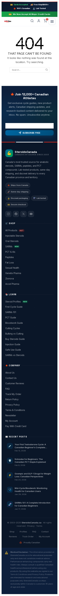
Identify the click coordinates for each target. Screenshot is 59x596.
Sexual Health (29, 268)
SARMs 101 (29, 312)
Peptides (29, 257)
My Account (29, 421)
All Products (29, 230)
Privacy (30, 526)
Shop (12, 531)
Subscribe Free (31, 132)
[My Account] (38, 21)
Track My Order (29, 394)
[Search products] (32, 21)
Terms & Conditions (29, 410)
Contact (45, 531)
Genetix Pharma (29, 273)
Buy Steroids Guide (29, 339)
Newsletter (29, 415)
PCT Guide (29, 317)
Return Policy (29, 399)
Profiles (23, 531)
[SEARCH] (46, 69)
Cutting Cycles (29, 328)
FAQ (29, 389)
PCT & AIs (29, 252)
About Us (29, 372)
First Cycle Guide (29, 307)
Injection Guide (29, 344)
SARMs (29, 246)
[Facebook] (16, 214)
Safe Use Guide (29, 350)
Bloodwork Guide (29, 323)
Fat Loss (29, 262)
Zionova (29, 278)
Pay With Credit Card (29, 426)
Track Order (28, 536)
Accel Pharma (29, 284)
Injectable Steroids (29, 236)
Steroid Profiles (29, 301)
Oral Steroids (29, 241)
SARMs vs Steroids (29, 355)
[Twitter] (23, 214)
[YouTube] (31, 214)
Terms (39, 526)
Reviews (13, 536)
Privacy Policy (29, 404)
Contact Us (29, 378)
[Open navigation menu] (52, 21)
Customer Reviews (29, 383)
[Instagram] (8, 214)
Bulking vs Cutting (29, 333)
